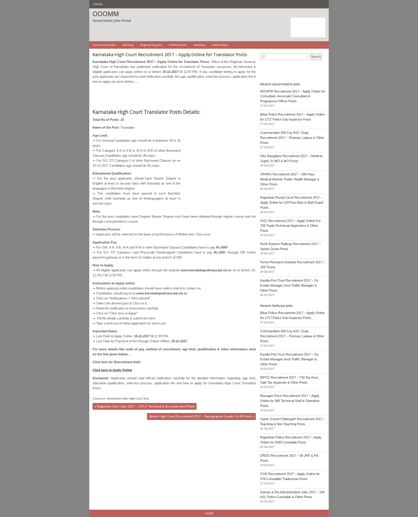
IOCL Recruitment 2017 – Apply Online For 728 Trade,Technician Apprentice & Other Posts (290, 226)
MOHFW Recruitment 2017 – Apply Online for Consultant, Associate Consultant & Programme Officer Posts (292, 96)
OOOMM (106, 13)
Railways (200, 45)
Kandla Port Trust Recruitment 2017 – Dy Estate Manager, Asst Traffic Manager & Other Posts (289, 285)
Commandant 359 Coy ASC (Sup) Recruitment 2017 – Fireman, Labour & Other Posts (292, 137)
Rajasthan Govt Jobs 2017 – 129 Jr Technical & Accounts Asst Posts (144, 406)
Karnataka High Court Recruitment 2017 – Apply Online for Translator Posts (170, 54)
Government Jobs (104, 45)
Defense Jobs (178, 45)
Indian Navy (220, 45)
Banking (128, 45)
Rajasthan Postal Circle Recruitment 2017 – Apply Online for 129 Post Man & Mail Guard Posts (291, 202)
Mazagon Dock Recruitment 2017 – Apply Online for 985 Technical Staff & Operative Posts (289, 401)
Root (146, 398)
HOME (209, 513)
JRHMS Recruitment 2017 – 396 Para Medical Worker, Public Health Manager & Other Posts (289, 179)
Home (98, 4)
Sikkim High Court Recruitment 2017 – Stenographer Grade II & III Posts (201, 416)
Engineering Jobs (151, 45)
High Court (135, 398)
